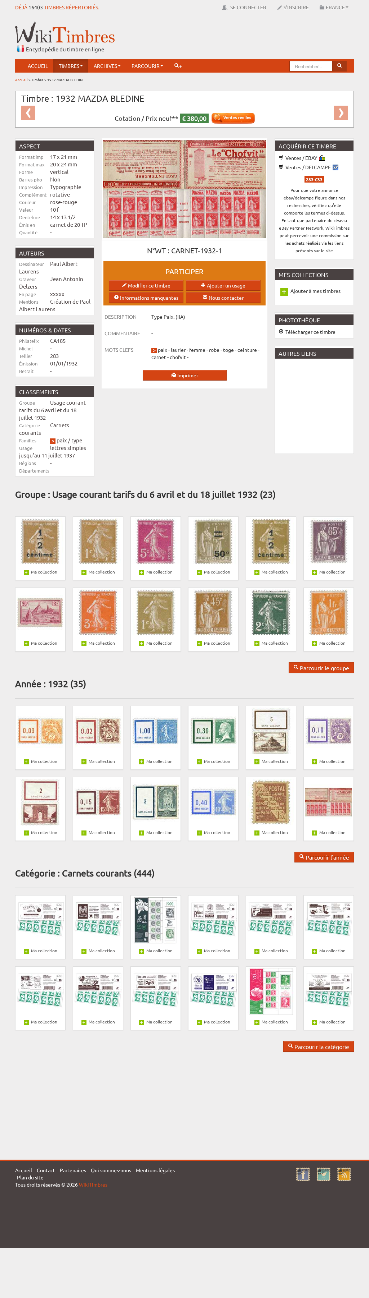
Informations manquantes (148, 297)
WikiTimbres (93, 1184)
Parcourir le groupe (323, 667)
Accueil (38, 66)
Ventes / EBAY (301, 158)
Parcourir (146, 66)
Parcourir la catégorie (321, 1046)
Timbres (69, 66)
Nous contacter (226, 297)
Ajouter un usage (225, 285)
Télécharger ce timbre (309, 331)
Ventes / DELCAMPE (308, 167)
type (76, 440)
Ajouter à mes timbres (315, 290)
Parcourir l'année (326, 857)
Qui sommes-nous (111, 1170)
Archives (105, 66)
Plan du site (30, 1177)
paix (62, 440)
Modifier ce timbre (148, 285)
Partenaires (73, 1170)
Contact (46, 1170)
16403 (35, 7)
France (335, 7)
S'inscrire (296, 7)
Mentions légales (155, 1170)
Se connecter (247, 7)
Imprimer (187, 375)
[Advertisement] (223, 38)
